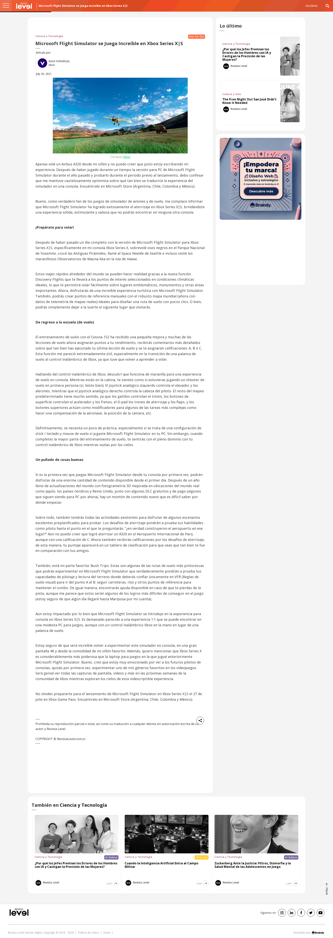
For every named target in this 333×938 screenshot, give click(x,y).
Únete (107, 932)
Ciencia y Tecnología (49, 36)
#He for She (196, 36)
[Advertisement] (260, 254)
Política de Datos (88, 932)
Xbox (126, 157)
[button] (6, 6)
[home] (24, 6)
